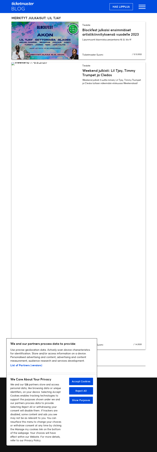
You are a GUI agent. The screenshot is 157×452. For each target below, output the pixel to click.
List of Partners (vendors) (26, 365)
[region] (51, 392)
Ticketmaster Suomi (92, 54)
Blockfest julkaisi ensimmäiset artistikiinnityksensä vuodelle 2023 (110, 32)
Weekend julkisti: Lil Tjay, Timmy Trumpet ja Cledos (108, 72)
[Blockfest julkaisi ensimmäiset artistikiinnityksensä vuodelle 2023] (44, 40)
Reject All (81, 390)
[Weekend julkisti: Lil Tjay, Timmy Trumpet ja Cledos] (44, 205)
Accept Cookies (81, 381)
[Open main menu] (142, 8)
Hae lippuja (121, 6)
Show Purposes (81, 400)
